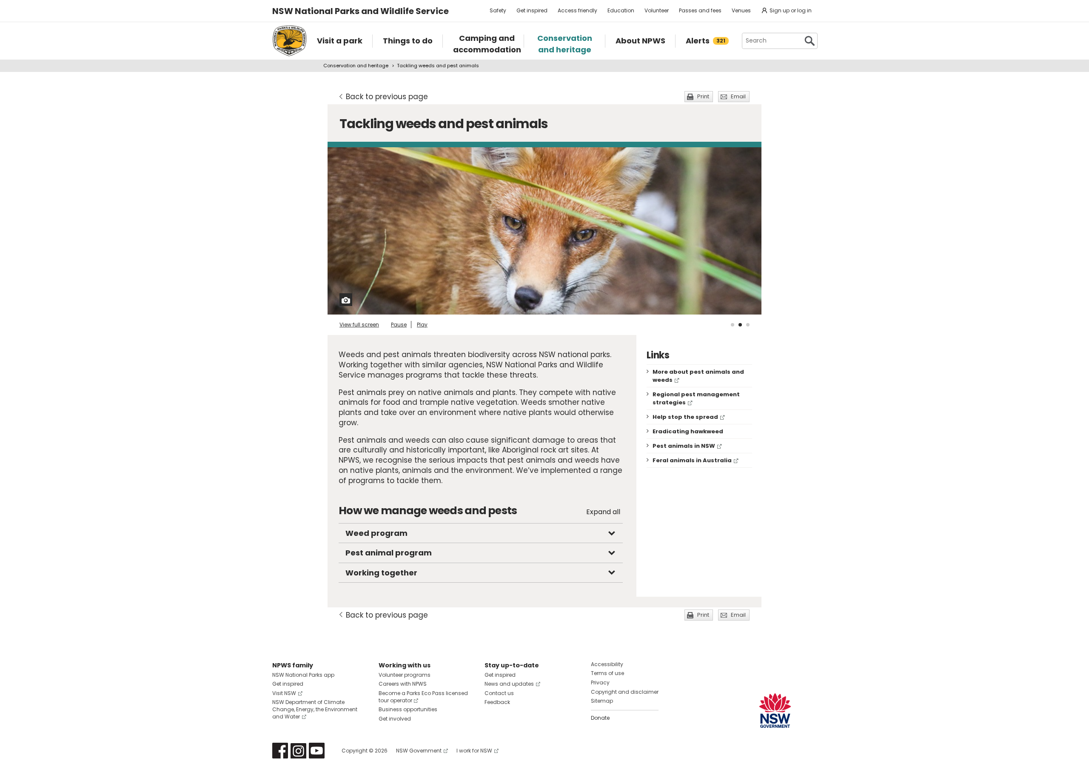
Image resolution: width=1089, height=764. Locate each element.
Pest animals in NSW (684, 446)
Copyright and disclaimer (625, 691)
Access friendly (577, 10)
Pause (399, 324)
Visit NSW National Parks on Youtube (317, 750)
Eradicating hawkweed (688, 431)
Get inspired (531, 10)
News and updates (509, 683)
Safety (498, 10)
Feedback (497, 702)
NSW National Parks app (303, 674)
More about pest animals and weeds (698, 376)
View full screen (359, 324)
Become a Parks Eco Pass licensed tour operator (423, 697)
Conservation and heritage (355, 65)
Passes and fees (700, 10)
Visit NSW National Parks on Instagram (298, 750)
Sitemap (602, 700)
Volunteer (656, 10)
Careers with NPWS (403, 683)
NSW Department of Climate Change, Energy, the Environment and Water (314, 709)
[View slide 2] (740, 324)
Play (422, 324)
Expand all (603, 512)
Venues (741, 10)
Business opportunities (408, 709)
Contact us (499, 693)
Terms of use (607, 673)
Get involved (395, 718)
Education (620, 10)
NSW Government (419, 750)
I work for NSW (474, 750)
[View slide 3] (748, 324)
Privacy (600, 682)
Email (738, 96)
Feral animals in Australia (692, 460)
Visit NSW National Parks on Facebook (280, 750)
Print (703, 96)
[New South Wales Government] (775, 710)
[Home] (289, 41)
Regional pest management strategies (696, 398)
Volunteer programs (404, 674)
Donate (600, 717)
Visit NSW (284, 693)
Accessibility (607, 664)
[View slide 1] (732, 324)
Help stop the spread (685, 417)
